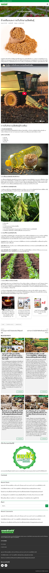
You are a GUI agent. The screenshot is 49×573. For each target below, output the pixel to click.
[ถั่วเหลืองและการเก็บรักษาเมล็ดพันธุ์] (24, 41)
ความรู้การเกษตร (21, 23)
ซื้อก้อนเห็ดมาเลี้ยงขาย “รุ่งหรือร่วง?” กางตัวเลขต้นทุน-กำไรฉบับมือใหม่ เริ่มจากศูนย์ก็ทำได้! (20, 497)
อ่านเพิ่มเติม (20, 391)
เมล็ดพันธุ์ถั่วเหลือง (18, 324)
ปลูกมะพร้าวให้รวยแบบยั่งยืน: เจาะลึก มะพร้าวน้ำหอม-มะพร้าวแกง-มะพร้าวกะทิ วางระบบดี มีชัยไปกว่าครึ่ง (12, 356)
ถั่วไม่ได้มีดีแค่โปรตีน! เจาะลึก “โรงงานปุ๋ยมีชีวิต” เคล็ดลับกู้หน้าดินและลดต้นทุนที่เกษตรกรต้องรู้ (36, 355)
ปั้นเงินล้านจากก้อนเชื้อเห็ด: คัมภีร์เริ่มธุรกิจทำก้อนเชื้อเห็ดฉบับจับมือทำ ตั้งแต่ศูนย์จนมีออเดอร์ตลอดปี (12, 412)
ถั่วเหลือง (3, 324)
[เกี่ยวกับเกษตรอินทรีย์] (24, 457)
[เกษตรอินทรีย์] (4, 4)
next (37, 330)
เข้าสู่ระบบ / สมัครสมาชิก (7, 1)
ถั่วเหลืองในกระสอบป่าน (9, 324)
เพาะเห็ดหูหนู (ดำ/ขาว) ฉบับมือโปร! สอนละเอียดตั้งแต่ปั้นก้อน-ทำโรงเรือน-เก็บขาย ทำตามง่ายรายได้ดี (36, 413)
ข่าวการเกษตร (3, 544)
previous (12, 330)
